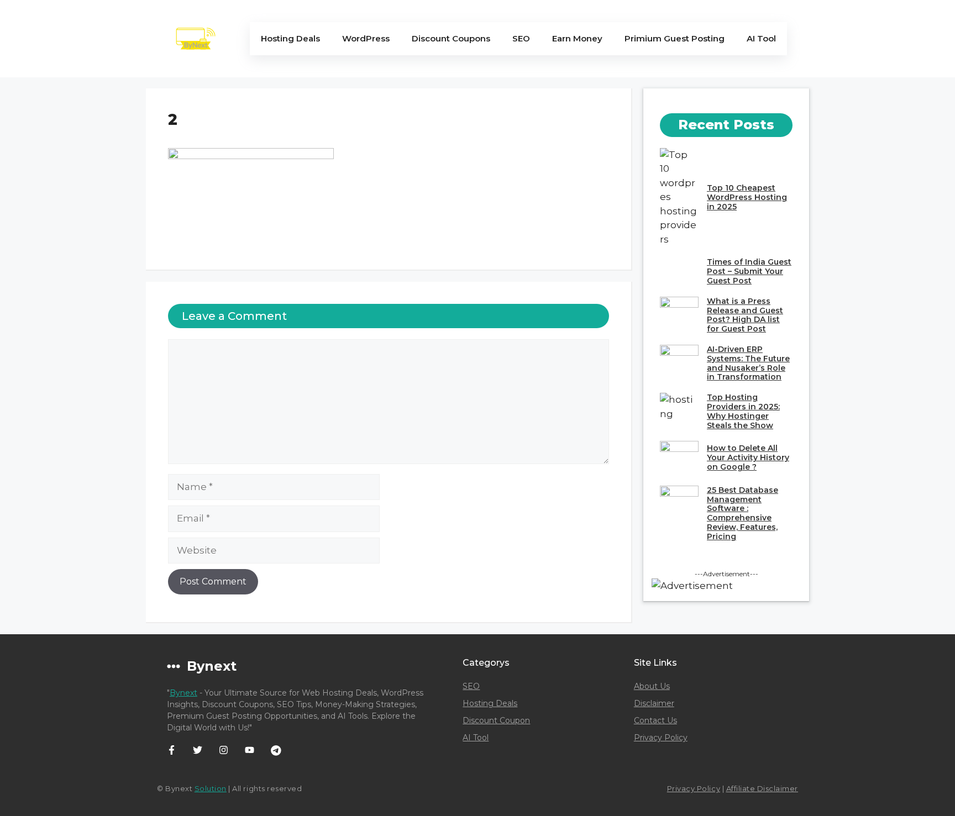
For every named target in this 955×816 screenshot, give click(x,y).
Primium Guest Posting (675, 38)
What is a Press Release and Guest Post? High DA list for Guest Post (745, 315)
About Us (652, 686)
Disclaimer (654, 703)
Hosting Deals (290, 38)
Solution (211, 788)
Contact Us (655, 720)
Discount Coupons (451, 38)
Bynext (183, 693)
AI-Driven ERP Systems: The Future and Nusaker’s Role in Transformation (748, 363)
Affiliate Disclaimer (762, 788)
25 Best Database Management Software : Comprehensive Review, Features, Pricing (742, 513)
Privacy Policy (661, 738)
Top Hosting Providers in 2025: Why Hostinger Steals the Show (743, 411)
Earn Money (577, 38)
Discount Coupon (496, 720)
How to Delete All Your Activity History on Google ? (748, 457)
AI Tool (761, 38)
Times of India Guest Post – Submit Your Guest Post (749, 271)
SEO (521, 38)
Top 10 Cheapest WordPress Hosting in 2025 (747, 197)
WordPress (366, 38)
